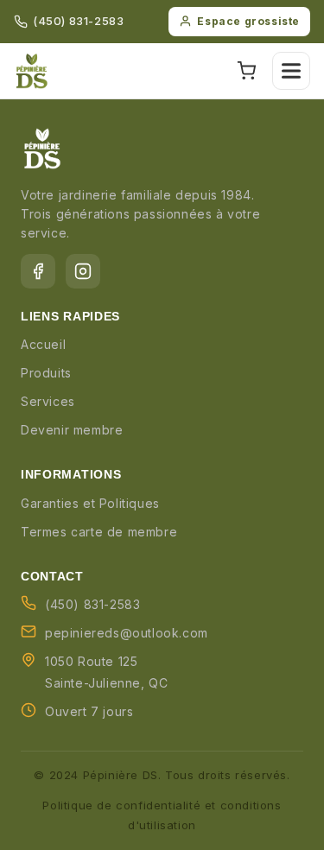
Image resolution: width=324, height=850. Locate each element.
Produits (46, 372)
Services (48, 401)
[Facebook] (38, 271)
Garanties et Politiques (90, 503)
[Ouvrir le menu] (291, 71)
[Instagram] (83, 271)
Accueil (43, 344)
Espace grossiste (248, 21)
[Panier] (246, 71)
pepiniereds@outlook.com (126, 632)
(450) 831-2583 (78, 21)
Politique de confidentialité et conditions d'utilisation (161, 815)
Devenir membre (72, 429)
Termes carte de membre (99, 531)
